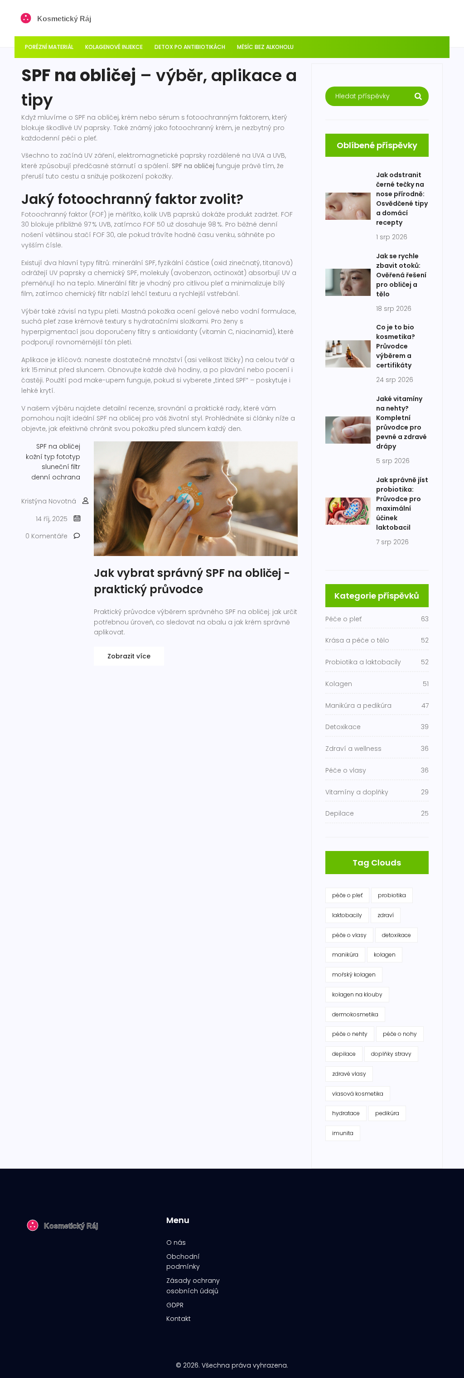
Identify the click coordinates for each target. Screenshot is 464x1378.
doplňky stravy (391, 1054)
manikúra (345, 954)
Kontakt (178, 1318)
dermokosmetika (355, 1014)
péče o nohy (400, 1034)
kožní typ (40, 456)
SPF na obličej (58, 446)
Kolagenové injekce (114, 47)
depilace (344, 1054)
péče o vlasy (349, 935)
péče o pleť (347, 895)
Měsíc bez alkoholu (265, 47)
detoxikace (396, 935)
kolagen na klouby (357, 994)
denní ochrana (55, 477)
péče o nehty (349, 1034)
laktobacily (347, 915)
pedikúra (387, 1113)
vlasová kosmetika (357, 1094)
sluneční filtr (61, 466)
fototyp (68, 456)
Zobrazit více (128, 656)
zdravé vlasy (349, 1074)
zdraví (385, 915)
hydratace (346, 1113)
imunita (342, 1133)
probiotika (392, 895)
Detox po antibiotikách (190, 47)
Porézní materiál (49, 47)
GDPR (175, 1305)
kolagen (385, 954)
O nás (176, 1242)
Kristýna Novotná (48, 501)
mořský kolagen (354, 974)
